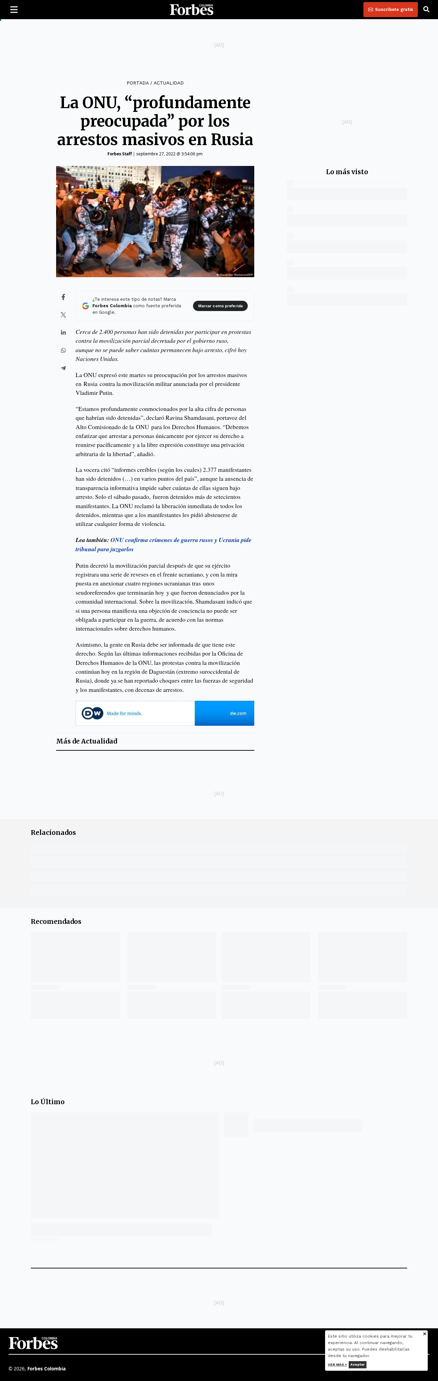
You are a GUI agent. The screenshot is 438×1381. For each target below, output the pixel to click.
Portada (138, 83)
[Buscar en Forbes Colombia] (426, 9)
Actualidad (169, 83)
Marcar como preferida (220, 306)
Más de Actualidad (86, 741)
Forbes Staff (119, 154)
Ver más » (337, 1364)
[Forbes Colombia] (192, 9)
